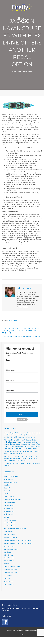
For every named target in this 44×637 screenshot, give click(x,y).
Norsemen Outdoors (10, 549)
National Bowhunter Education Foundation (18, 540)
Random (6, 564)
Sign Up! (22, 414)
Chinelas (6, 494)
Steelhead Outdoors (10, 569)
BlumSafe (7, 485)
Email (8, 360)
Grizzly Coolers (9, 508)
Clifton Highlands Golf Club (12, 500)
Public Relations (9, 561)
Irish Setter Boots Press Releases (15, 529)
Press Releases (9, 558)
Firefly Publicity (9, 505)
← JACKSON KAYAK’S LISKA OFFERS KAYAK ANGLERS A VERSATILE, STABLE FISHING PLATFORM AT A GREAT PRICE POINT (20, 331)
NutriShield (7, 552)
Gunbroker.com (9, 514)
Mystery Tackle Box (10, 537)
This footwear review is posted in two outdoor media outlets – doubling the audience (21, 452)
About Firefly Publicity (11, 476)
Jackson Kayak (27, 71)
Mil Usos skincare (9, 534)
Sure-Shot (7, 578)
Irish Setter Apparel (10, 520)
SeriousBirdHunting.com (12, 567)
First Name (10, 370)
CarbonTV (7, 488)
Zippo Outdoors (9, 584)
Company (10, 390)
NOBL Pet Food (9, 546)
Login (22, 634)
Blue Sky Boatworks (10, 482)
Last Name (10, 380)
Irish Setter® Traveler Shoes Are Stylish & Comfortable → (23, 337)
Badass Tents (8, 479)
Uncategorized (8, 581)
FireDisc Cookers (9, 502)
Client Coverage (9, 497)
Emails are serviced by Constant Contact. (16, 408)
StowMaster (8, 575)
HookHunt (7, 517)
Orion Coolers (8, 555)
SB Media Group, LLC (31, 630)
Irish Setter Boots (9, 523)
